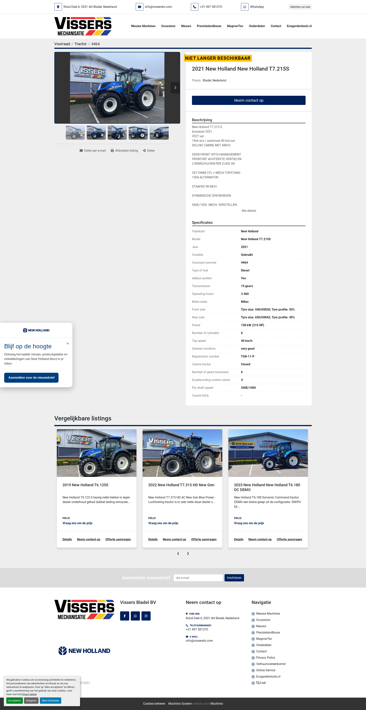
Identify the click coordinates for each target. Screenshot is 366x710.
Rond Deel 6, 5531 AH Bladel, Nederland (90, 7)
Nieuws (186, 26)
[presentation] (178, 553)
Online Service (265, 670)
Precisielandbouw (209, 26)
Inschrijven (234, 578)
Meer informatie (50, 700)
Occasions (168, 26)
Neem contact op (248, 100)
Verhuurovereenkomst (271, 664)
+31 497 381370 (211, 7)
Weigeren (31, 700)
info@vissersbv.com (158, 7)
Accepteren (14, 700)
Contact (276, 26)
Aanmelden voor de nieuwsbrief (31, 377)
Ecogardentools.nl (299, 26)
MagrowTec (235, 26)
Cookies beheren (154, 703)
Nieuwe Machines (143, 26)
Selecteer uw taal (300, 6)
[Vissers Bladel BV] (84, 609)
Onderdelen (257, 26)
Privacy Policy (265, 657)
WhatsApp (257, 7)
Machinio (216, 703)
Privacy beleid (29, 694)
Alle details (249, 211)
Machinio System (180, 703)
